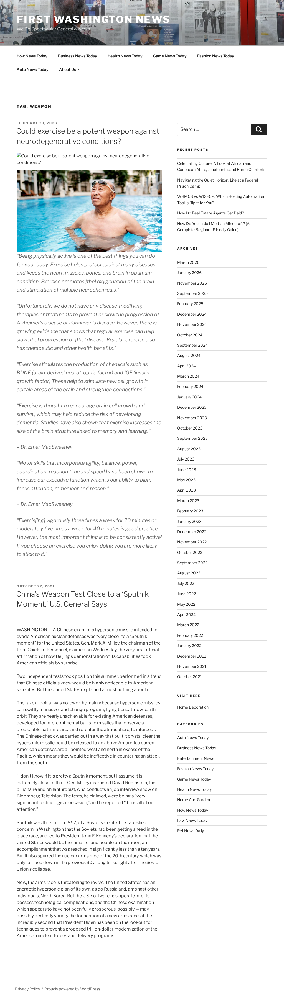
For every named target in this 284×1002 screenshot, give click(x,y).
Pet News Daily (190, 830)
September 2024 (192, 345)
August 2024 (189, 355)
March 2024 (188, 376)
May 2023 (186, 479)
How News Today (32, 55)
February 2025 (190, 303)
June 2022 (186, 593)
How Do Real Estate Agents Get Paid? (210, 213)
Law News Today (192, 820)
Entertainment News (195, 758)
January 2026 (189, 272)
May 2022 (186, 604)
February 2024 (190, 386)
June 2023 (186, 469)
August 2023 (189, 448)
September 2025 (192, 293)
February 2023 (190, 510)
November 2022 (192, 542)
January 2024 (189, 397)
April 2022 (186, 614)
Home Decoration (193, 707)
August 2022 (188, 573)
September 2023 (192, 438)
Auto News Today (33, 69)
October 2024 (189, 335)
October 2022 (189, 552)
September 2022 (192, 562)
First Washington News (93, 19)
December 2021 (191, 656)
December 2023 (192, 407)
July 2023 (185, 459)
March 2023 (188, 500)
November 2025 (192, 283)
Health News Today (125, 55)
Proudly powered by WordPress (72, 988)
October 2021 (189, 676)
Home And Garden (193, 799)
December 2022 (191, 531)
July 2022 (185, 583)
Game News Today (170, 55)
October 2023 (189, 428)
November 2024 (192, 324)
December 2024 (192, 314)
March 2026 (188, 262)
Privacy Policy (27, 988)
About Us (67, 69)
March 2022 (188, 624)
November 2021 (191, 666)
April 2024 (186, 366)
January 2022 (189, 645)
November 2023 (192, 417)
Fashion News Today (215, 55)
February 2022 (190, 635)
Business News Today (77, 55)
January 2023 (189, 521)
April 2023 (186, 490)
